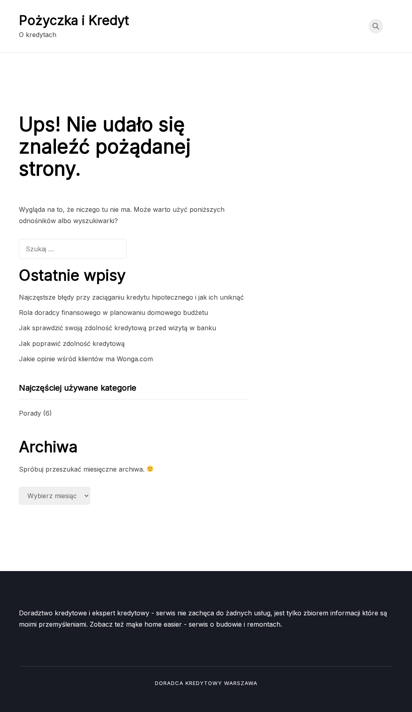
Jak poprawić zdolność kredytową (72, 343)
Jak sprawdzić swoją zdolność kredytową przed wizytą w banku (117, 328)
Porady (30, 413)
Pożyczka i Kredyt (74, 20)
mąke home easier (154, 624)
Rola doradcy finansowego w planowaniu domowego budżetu (113, 312)
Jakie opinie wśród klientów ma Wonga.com (86, 359)
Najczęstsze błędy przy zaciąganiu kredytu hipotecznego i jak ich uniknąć (131, 297)
